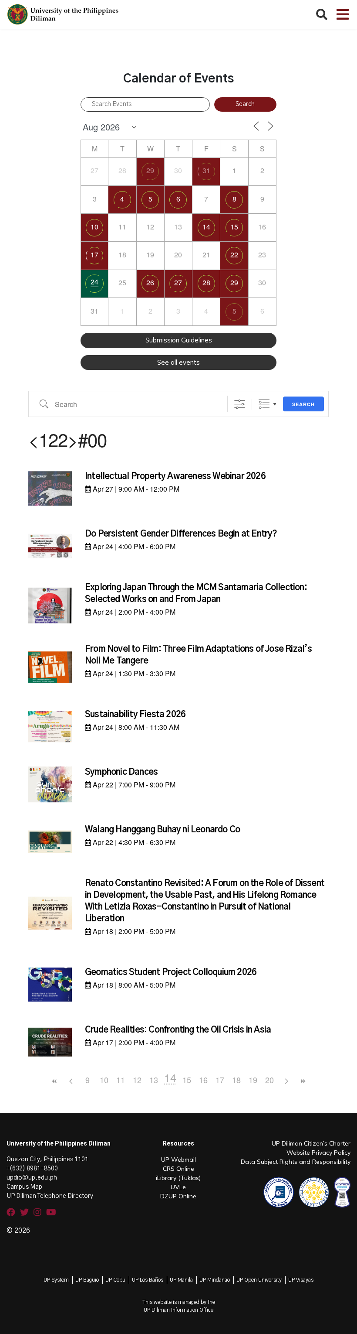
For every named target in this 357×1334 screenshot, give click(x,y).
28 (206, 282)
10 (94, 227)
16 (203, 1079)
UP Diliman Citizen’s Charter (311, 1143)
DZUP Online (178, 1196)
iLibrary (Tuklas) (178, 1178)
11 (120, 1079)
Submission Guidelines (178, 340)
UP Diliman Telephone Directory (50, 1196)
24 (94, 282)
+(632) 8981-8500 (32, 1169)
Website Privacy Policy (318, 1152)
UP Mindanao (214, 1280)
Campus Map (24, 1187)
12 (137, 1079)
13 (153, 1079)
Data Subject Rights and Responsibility (295, 1162)
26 (150, 282)
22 (234, 255)
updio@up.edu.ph (32, 1178)
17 (94, 255)
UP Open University (259, 1280)
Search (303, 404)
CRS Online (178, 1169)
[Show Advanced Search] (239, 404)
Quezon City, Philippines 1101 (47, 1159)
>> (302, 1081)
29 (150, 170)
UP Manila (181, 1280)
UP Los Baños (147, 1280)
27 (178, 282)
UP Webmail (178, 1159)
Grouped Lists (264, 404)
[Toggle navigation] (343, 14)
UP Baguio (87, 1280)
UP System (56, 1280)
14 (206, 227)
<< (54, 1081)
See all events (178, 362)
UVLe (178, 1187)
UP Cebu (115, 1280)
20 (269, 1079)
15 (234, 227)
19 (253, 1079)
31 (206, 170)
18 (236, 1079)
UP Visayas (300, 1280)
